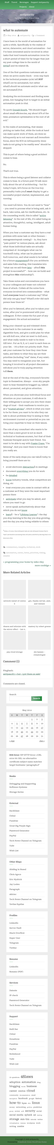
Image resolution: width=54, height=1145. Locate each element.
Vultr (11, 846)
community (13, 1095)
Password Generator (19, 831)
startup (39, 1115)
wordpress (31, 1123)
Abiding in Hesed (17, 869)
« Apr (12, 741)
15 (32, 728)
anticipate (11, 499)
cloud (31, 1090)
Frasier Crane (37, 443)
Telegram (14, 943)
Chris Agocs (15, 874)
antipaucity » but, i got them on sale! (21, 674)
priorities (34, 553)
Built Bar (13, 1029)
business (32, 1086)
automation (11, 553)
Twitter (13, 948)
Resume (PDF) (16, 972)
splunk (28, 1115)
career (20, 553)
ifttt (29, 1103)
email (33, 1095)
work (38, 547)
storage (14, 1119)
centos (21, 1091)
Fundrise (13, 821)
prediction (37, 1107)
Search (12, 694)
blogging (14, 1086)
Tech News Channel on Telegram (25, 841)
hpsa (24, 1103)
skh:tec (12, 894)
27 (22, 736)
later (29, 267)
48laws (27, 1077)
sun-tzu (24, 1119)
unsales (6, 556)
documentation (25, 1095)
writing (12, 1126)
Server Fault (15, 928)
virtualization (14, 1123)
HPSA (6, 66)
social (39, 1111)
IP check (13, 995)
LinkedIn (13, 923)
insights (21, 547)
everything (22, 471)
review (17, 1111)
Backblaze (14, 811)
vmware (23, 1123)
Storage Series (16, 792)
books (23, 1086)
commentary (11, 547)
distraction (28, 467)
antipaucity (27, 14)
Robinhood (14, 1054)
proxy (11, 1111)
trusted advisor (16, 409)
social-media (16, 1115)
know (9, 480)
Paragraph (14, 889)
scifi (22, 1111)
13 (22, 728)
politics (29, 1107)
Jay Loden (14, 884)
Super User (14, 938)
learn (8, 514)
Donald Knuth (20, 110)
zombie (20, 1126)
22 (32, 732)
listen (26, 553)
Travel (14, 2)
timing (42, 553)
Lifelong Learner (28, 514)
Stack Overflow (17, 933)
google (31, 1098)
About (31, 7)
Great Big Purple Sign (19, 826)
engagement (21, 260)
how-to (15, 1103)
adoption (14, 1082)
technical (30, 547)
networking (21, 1107)
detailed (13, 475)
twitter (40, 1119)
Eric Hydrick (15, 879)
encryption (13, 1098)
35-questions (14, 1077)
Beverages (24, 2)
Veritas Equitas (16, 904)
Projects (23, 7)
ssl (34, 1115)
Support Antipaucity (40, 2)
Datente (13, 990)
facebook (23, 1098)
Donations (14, 1039)
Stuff (7, 2)
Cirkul (12, 816)
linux (36, 1103)
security (30, 1110)
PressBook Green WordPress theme (32, 1142)
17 (42, 728)
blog (39, 1082)
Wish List (13, 851)
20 (22, 732)
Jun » (42, 741)
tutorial (33, 1119)
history (38, 1098)
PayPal (12, 836)
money (12, 1107)
